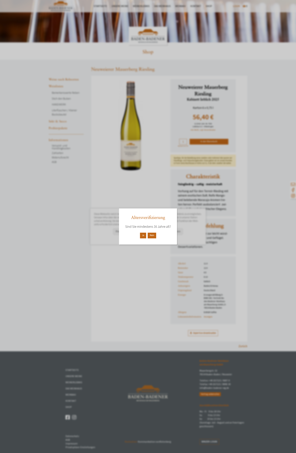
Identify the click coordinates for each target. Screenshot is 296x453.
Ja (143, 235)
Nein (152, 235)
